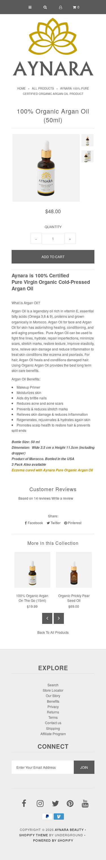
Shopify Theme (33, 835)
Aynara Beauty (69, 829)
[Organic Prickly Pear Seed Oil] (74, 586)
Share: (53, 515)
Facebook (35, 522)
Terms (53, 717)
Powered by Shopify (53, 840)
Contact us (53, 722)
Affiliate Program (53, 733)
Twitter (55, 522)
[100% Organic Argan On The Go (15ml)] (32, 586)
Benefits (53, 701)
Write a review (62, 498)
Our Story (53, 695)
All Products (43, 88)
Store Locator (53, 690)
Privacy (53, 706)
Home (21, 88)
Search (53, 684)
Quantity (53, 226)
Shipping (53, 728)
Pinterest (74, 522)
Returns (53, 711)
